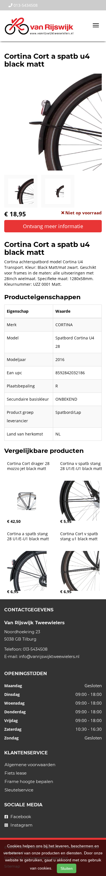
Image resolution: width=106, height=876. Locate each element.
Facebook (20, 816)
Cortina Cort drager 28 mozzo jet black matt (29, 466)
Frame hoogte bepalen (29, 781)
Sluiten (66, 868)
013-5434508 (25, 5)
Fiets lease (16, 773)
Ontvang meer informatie (53, 226)
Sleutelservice (19, 790)
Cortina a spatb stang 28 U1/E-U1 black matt (28, 536)
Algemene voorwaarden (30, 764)
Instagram (21, 825)
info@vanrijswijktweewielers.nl (49, 656)
